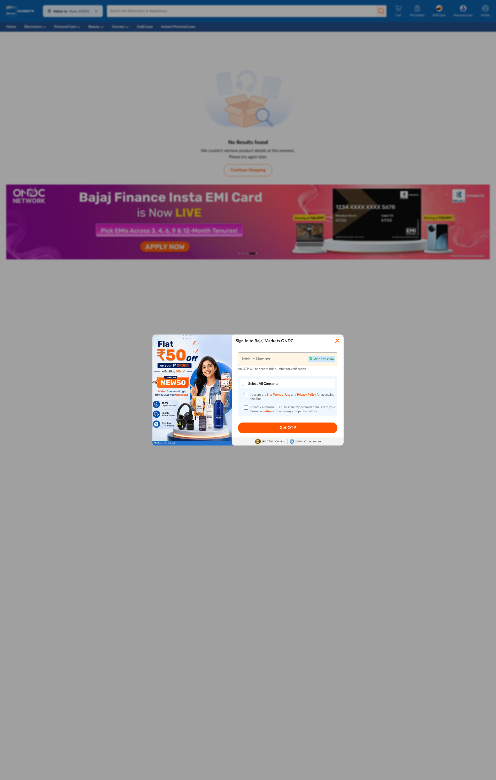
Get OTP (288, 428)
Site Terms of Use (278, 394)
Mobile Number (256, 359)
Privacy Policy (307, 394)
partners (269, 411)
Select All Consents (263, 384)
